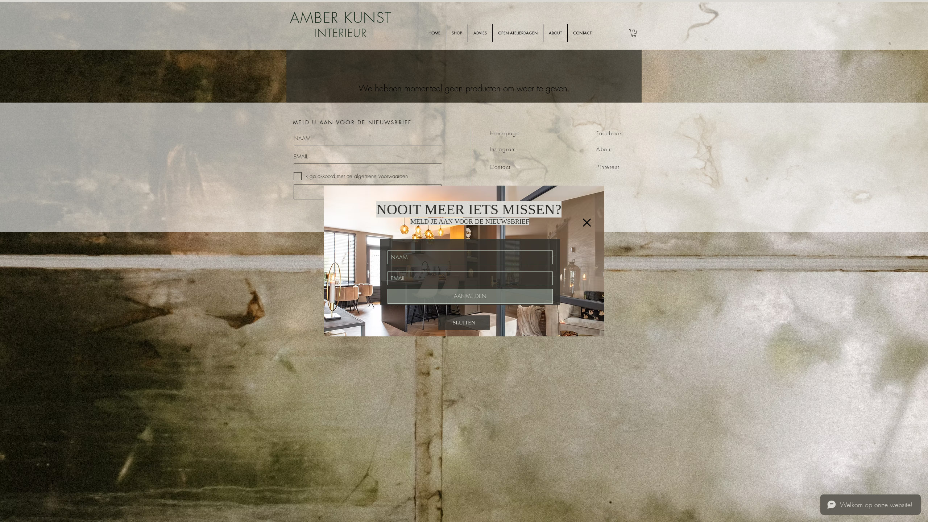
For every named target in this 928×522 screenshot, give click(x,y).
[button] (587, 223)
